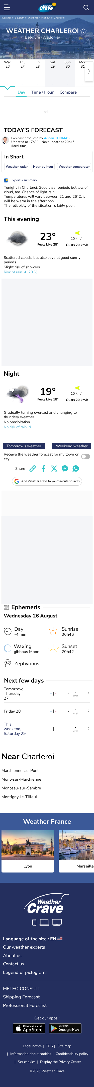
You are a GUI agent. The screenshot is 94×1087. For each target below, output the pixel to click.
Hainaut (45, 18)
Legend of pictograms (25, 972)
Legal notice (32, 1046)
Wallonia (33, 18)
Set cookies (27, 1062)
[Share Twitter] (54, 468)
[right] (89, 71)
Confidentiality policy (72, 1053)
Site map (64, 1046)
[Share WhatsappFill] (75, 468)
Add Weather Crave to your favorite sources (50, 481)
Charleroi (59, 18)
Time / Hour (42, 92)
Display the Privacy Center (60, 1062)
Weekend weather (71, 446)
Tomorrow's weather (24, 446)
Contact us (13, 964)
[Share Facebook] (43, 468)
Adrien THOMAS (56, 138)
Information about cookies (30, 1053)
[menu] (8, 8)
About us (12, 956)
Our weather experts (24, 947)
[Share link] (32, 468)
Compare (68, 92)
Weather (6, 18)
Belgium (19, 18)
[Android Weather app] (65, 1028)
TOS (49, 1046)
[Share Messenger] (65, 468)
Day (21, 92)
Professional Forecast (25, 1005)
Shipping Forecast (21, 997)
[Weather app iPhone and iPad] (29, 1028)
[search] (86, 8)
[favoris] (83, 30)
